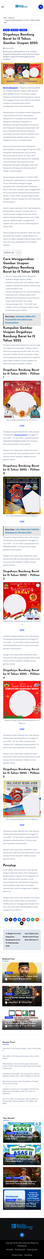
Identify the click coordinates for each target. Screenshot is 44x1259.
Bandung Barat (21, 435)
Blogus (33, 1243)
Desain (6, 30)
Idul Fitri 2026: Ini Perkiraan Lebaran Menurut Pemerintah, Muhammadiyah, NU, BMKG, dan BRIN (20, 1101)
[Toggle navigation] (2, 7)
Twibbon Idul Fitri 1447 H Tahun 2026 (21, 976)
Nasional (14, 30)
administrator (13, 1026)
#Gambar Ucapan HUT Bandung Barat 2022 (19, 57)
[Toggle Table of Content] (17, 252)
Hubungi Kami (32, 1250)
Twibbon (23, 30)
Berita (8, 1178)
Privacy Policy (17, 1255)
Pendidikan (10, 1133)
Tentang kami (20, 1250)
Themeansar (22, 1246)
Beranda (10, 1250)
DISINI (22, 426)
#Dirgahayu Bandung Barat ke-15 (17, 52)
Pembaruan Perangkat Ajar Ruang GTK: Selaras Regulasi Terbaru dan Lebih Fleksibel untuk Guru (21, 1206)
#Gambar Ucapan (33, 54)
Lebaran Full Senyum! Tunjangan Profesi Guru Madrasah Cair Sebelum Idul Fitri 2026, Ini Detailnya (21, 1091)
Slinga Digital (13, 979)
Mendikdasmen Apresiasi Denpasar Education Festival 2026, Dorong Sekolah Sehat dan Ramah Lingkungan (22, 1066)
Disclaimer (28, 1255)
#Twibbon (6, 59)
